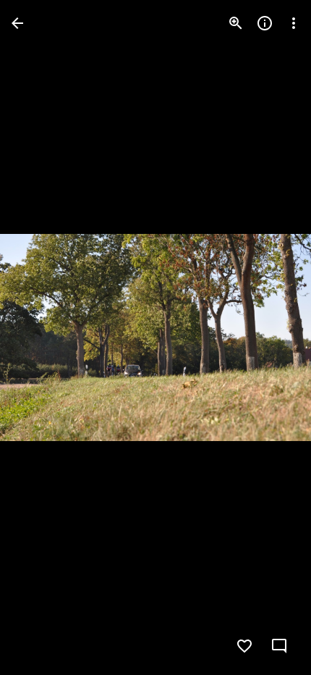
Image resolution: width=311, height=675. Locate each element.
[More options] (293, 23)
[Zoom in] (235, 23)
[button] (40, 337)
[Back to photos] (17, 23)
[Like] (244, 646)
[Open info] (264, 23)
